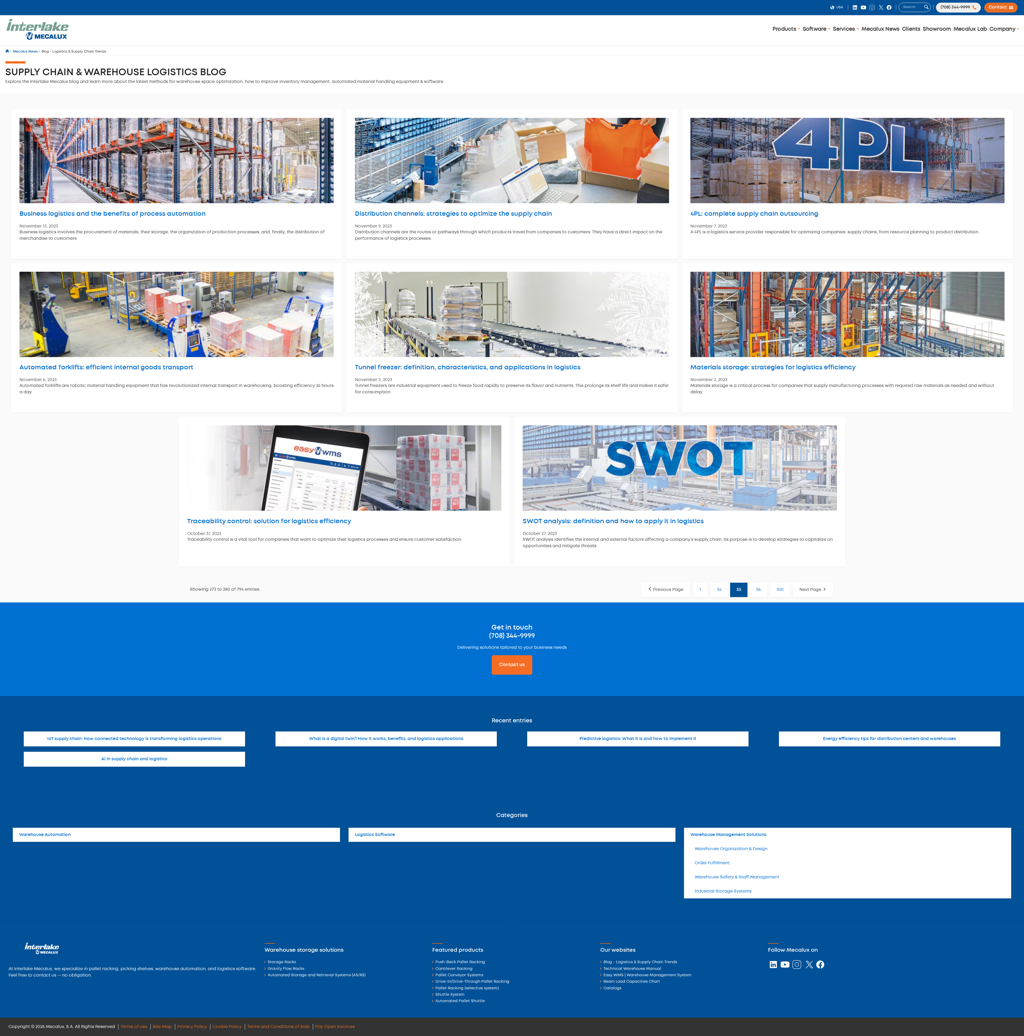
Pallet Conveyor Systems (459, 975)
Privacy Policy (192, 1027)
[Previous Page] (665, 590)
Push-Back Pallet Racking (460, 962)
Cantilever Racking (454, 969)
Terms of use (134, 1027)
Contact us (512, 665)
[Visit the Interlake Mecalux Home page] (7, 51)
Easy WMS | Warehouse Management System (647, 975)
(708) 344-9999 (512, 636)
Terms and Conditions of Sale (278, 1027)
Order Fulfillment (712, 863)
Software (815, 29)
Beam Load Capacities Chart (631, 981)
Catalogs (612, 988)
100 (780, 590)
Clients (911, 29)
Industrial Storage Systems (723, 891)
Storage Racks (282, 962)
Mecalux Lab (970, 29)
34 (719, 590)
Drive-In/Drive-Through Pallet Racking (472, 981)
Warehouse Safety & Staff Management (737, 877)
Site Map (162, 1027)
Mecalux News (880, 29)
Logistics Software (375, 835)
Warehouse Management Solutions (728, 835)
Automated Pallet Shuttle (460, 1001)
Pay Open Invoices (335, 1027)
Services (844, 29)
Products (785, 29)
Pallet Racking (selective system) (467, 988)
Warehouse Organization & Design (731, 849)
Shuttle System (450, 995)
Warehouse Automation (45, 835)
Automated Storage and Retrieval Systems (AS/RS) (317, 975)
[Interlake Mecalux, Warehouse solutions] (37, 39)
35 (739, 590)
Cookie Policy (227, 1027)
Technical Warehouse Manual (632, 969)
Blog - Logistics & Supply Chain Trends (640, 962)
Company (1003, 29)
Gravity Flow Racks (286, 969)
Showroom (937, 29)
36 (758, 590)
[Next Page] (813, 590)
